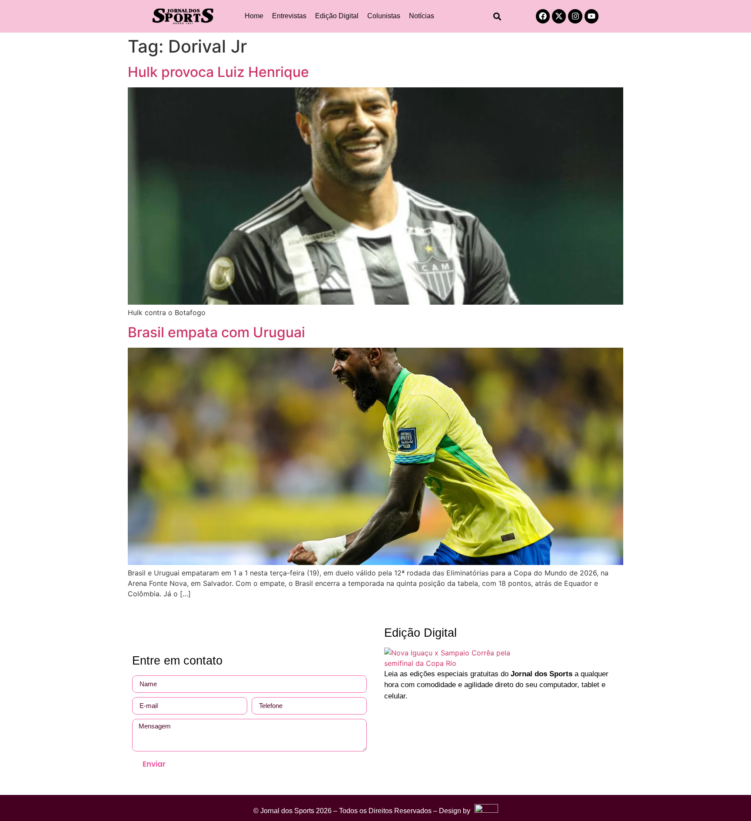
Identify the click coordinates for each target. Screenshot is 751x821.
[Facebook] (543, 16)
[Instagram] (575, 16)
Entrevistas (289, 16)
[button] (497, 16)
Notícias (421, 16)
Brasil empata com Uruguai (216, 332)
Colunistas (383, 16)
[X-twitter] (559, 16)
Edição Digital (337, 16)
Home (254, 16)
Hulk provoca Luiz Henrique (218, 71)
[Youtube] (591, 16)
